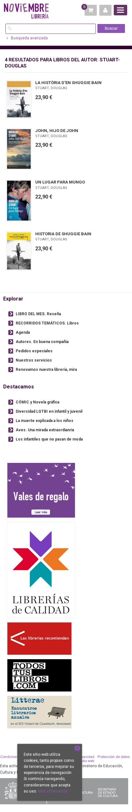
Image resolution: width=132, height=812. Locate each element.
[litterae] (39, 712)
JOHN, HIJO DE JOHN (56, 130)
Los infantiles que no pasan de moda (49, 439)
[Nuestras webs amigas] (39, 638)
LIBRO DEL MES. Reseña (38, 314)
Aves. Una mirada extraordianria (45, 430)
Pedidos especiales (34, 351)
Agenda (23, 332)
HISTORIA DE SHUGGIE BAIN (63, 233)
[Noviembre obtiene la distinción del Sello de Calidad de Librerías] (41, 569)
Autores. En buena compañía (42, 342)
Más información (53, 791)
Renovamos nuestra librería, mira (46, 369)
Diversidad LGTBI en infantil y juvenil (49, 411)
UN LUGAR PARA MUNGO (60, 182)
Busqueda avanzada (29, 38)
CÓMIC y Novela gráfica (37, 402)
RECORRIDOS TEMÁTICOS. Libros (47, 323)
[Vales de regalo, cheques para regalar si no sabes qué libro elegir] (41, 490)
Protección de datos (113, 757)
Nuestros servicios (34, 360)
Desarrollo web (82, 761)
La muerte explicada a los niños (44, 420)
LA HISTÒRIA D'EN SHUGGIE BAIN (68, 82)
